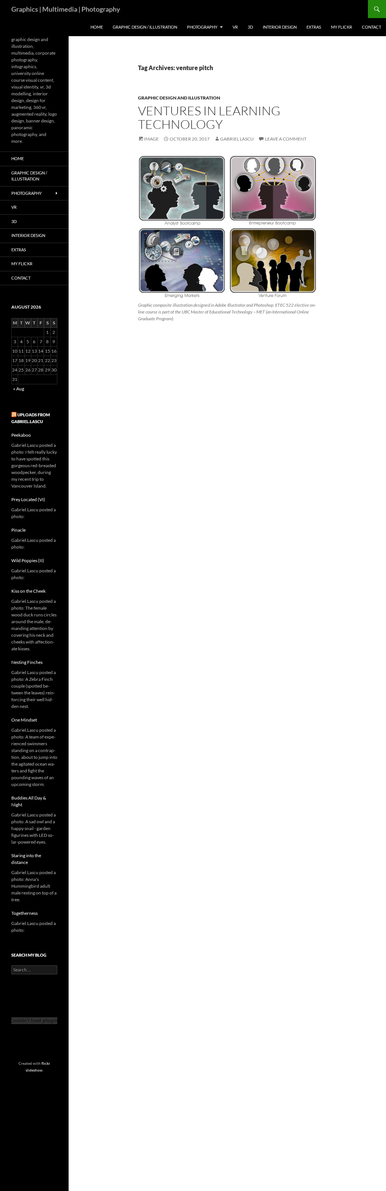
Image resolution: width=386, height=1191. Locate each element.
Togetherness (24, 913)
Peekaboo (21, 435)
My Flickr (341, 26)
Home (96, 26)
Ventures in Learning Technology (209, 117)
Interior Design (280, 26)
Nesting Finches (27, 662)
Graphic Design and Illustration (179, 98)
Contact (371, 26)
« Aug (18, 388)
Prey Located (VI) (28, 499)
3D (250, 26)
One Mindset (24, 720)
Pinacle (18, 530)
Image (151, 139)
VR (235, 26)
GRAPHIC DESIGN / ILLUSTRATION (145, 26)
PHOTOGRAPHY (202, 26)
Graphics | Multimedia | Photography (65, 9)
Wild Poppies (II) (27, 560)
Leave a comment (285, 139)
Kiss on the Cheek (28, 591)
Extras (313, 26)
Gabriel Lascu (237, 139)
